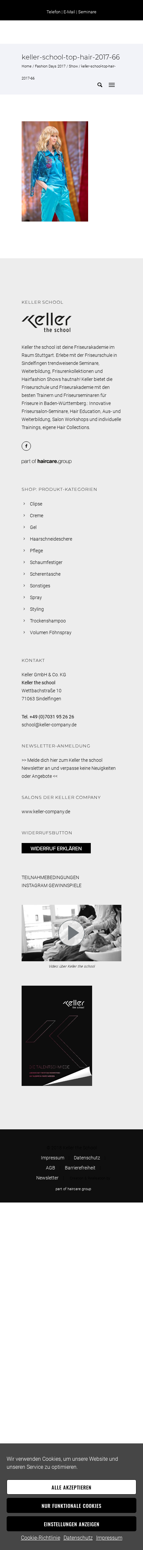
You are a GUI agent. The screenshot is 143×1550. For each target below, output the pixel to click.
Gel (33, 527)
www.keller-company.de (46, 811)
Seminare (87, 11)
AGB (50, 1167)
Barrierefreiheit (80, 1167)
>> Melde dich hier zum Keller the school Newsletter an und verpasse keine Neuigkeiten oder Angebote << (69, 768)
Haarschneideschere (51, 539)
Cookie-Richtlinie (40, 1538)
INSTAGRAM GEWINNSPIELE (51, 885)
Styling (37, 609)
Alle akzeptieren (71, 1487)
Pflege (36, 550)
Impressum (109, 1538)
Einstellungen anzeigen (71, 1524)
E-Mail (69, 11)
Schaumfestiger (46, 562)
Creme (36, 515)
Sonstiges (40, 585)
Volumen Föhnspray (51, 632)
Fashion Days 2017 (50, 66)
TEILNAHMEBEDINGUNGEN (50, 877)
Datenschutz (78, 1538)
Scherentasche (45, 574)
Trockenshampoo (48, 620)
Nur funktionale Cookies (71, 1505)
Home (27, 66)
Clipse (36, 504)
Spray (36, 597)
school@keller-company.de (49, 724)
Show (73, 66)
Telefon (54, 11)
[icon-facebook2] (28, 446)
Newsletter (47, 1177)
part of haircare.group (73, 1189)
